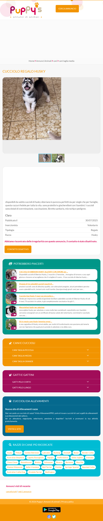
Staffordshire (62, 457)
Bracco (59, 462)
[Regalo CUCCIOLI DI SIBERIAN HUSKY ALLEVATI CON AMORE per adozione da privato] (11, 274)
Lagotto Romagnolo (35, 457)
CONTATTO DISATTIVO (18, 249)
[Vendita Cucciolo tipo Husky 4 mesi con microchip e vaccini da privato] (11, 298)
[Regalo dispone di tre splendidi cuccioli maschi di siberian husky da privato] (11, 286)
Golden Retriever (32, 453)
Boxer (76, 453)
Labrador (46, 453)
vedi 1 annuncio (24, 491)
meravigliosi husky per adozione (31, 307)
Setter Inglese (77, 457)
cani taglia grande (22, 361)
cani (55, 61)
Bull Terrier (47, 467)
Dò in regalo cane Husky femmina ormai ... (35, 322)
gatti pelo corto (21, 382)
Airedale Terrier (35, 472)
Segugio (50, 457)
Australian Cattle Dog (16, 472)
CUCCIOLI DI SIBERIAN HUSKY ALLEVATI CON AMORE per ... (43, 272)
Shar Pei (79, 462)
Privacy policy (67, 501)
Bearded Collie (88, 467)
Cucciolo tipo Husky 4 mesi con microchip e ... (36, 296)
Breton (38, 462)
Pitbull (18, 453)
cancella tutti (11, 491)
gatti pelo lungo (21, 387)
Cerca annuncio (67, 8)
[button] (98, 115)
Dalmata (89, 457)
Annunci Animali (44, 61)
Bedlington (49, 472)
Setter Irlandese (32, 467)
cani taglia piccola (23, 350)
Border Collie (87, 453)
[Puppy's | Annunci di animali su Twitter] (54, 517)
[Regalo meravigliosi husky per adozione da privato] (11, 311)
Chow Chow (12, 462)
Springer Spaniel (72, 467)
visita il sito (14, 429)
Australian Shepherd (15, 457)
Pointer (58, 467)
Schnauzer (48, 462)
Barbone (69, 462)
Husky (9, 453)
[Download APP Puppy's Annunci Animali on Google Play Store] (52, 512)
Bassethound (26, 462)
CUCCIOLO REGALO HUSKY (24, 71)
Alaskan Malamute (14, 467)
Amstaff (67, 453)
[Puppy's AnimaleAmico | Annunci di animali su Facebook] (49, 517)
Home (31, 61)
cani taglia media (66, 61)
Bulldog (57, 453)
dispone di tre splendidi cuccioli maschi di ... (36, 284)
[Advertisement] (51, 39)
